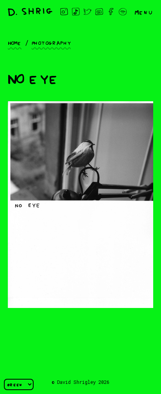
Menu (143, 11)
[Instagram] (64, 12)
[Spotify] (123, 12)
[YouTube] (99, 12)
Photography (51, 42)
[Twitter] (87, 12)
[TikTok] (76, 12)
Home (14, 42)
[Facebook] (111, 12)
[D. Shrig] (30, 12)
